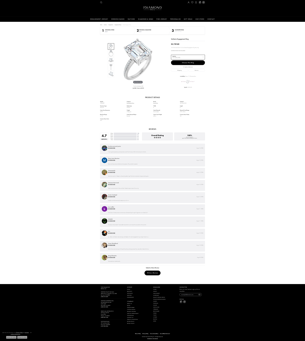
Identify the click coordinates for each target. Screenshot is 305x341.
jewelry (105, 24)
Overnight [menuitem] (156, 295)
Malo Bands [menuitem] (156, 293)
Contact (211, 19)
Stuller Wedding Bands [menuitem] (159, 299)
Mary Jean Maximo (113, 158)
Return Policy (130, 321)
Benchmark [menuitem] (156, 311)
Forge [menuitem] (155, 313)
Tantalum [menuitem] (155, 303)
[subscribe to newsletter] (199, 294)
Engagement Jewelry (99, 19)
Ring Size (174, 56)
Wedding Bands (118, 19)
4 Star (111, 135)
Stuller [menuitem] (155, 305)
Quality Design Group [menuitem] (159, 297)
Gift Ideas (188, 19)
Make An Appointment (133, 313)
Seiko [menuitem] (154, 321)
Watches (131, 19)
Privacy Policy (130, 323)
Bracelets (129, 291)
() (138, 133)
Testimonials (130, 315)
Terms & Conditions (132, 319)
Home (101, 24)
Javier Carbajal (112, 195)
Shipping (179, 70)
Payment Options (131, 311)
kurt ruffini (111, 207)
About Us (129, 303)
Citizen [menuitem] (155, 317)
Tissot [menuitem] (155, 315)
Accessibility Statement (165, 333)
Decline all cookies (11, 337)
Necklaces (130, 293)
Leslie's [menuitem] (155, 291)
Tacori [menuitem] (155, 301)
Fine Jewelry (161, 19)
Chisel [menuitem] (155, 289)
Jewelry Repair (130, 307)
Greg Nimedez (112, 255)
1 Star (111, 139)
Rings (128, 289)
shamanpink (111, 170)
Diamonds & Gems (145, 19)
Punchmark (155, 338)
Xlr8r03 (110, 219)
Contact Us (130, 317)
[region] (138, 60)
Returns (197, 70)
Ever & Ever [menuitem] (156, 307)
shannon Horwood (113, 183)
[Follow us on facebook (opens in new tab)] (200, 2)
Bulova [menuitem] (155, 319)
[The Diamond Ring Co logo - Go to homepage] (152, 8)
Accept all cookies (22, 337)
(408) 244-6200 (138, 88)
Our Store (200, 19)
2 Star (111, 138)
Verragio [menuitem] (155, 309)
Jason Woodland (113, 243)
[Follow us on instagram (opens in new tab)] (203, 2)
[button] (101, 2)
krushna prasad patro (114, 146)
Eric (109, 231)
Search (106, 31)
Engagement (110, 24)
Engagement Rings (118, 24)
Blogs (128, 305)
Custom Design (131, 309)
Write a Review (152, 273)
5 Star (111, 133)
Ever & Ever (155, 103)
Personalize (175, 19)
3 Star (111, 136)
